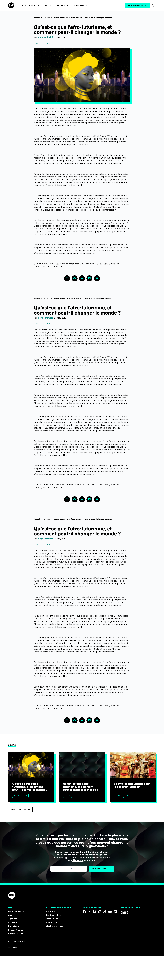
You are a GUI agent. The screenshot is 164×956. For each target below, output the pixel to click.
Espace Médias (15, 930)
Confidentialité (53, 915)
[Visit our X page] (89, 911)
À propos (61, 5)
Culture (47, 43)
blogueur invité (45, 37)
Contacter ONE (15, 934)
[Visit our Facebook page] (84, 911)
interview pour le (75, 198)
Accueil (37, 18)
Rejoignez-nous (135, 5)
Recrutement (14, 926)
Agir (47, 5)
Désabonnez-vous (54, 926)
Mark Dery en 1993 (103, 136)
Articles (47, 18)
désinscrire (78, 860)
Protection (50, 911)
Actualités (79, 5)
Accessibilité (51, 919)
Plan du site (51, 922)
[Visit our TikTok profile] (105, 911)
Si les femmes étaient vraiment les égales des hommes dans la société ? (69, 226)
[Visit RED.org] (124, 913)
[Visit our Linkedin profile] (115, 911)
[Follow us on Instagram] (99, 911)
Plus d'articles (18, 810)
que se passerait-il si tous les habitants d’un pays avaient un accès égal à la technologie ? (84, 223)
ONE (37, 43)
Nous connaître (29, 5)
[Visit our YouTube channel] (110, 911)
